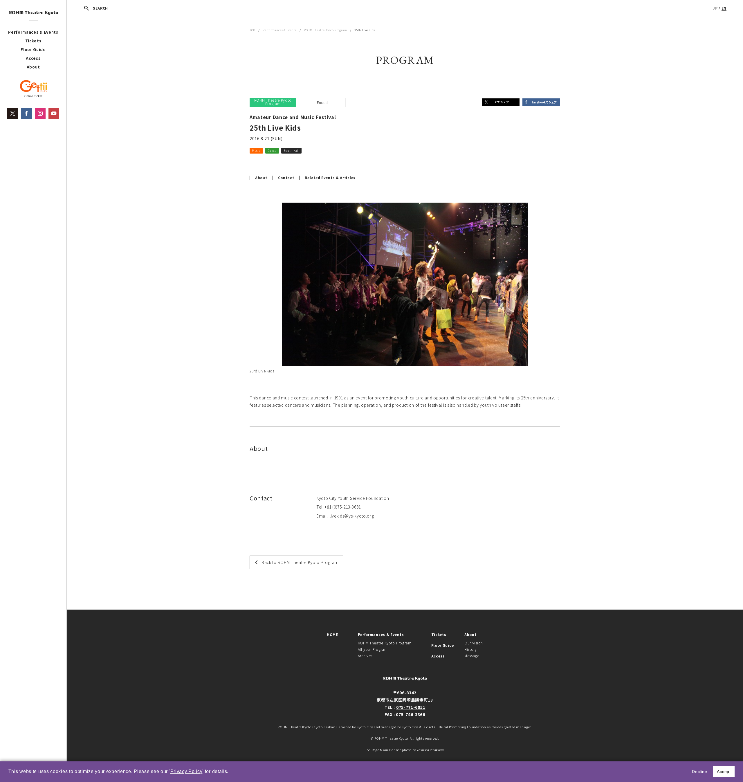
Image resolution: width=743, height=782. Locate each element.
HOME (332, 634)
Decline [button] (699, 771)
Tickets (33, 41)
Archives (365, 655)
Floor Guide (33, 49)
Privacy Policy (186, 771)
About (33, 67)
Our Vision (473, 642)
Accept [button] (724, 771)
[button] (231, 772)
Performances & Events (33, 32)
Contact (286, 178)
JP (715, 8)
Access (33, 58)
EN (724, 8)
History (470, 649)
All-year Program (373, 649)
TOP (252, 30)
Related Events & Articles (330, 178)
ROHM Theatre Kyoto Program (325, 30)
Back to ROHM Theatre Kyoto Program (300, 562)
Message (471, 655)
